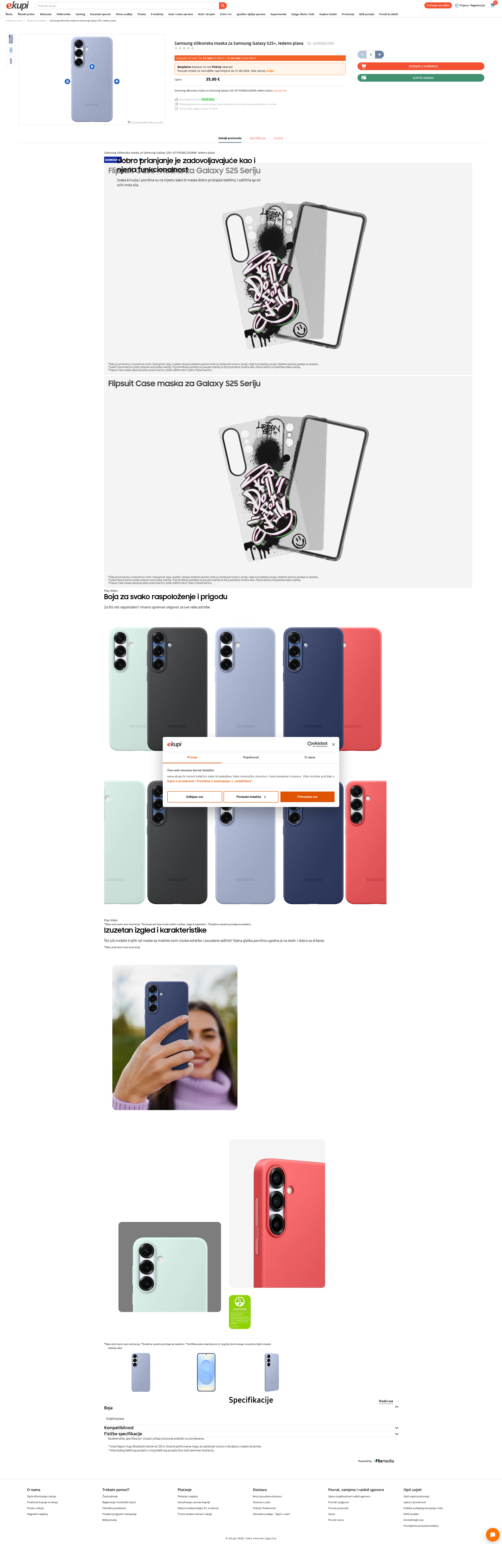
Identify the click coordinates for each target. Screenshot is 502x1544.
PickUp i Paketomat (264, 1508)
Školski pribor (26, 14)
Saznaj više (280, 90)
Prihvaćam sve (307, 796)
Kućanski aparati (100, 14)
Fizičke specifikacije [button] (123, 1434)
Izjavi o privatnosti (180, 781)
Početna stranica (14, 20)
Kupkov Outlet (328, 14)
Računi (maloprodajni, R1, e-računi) (198, 1508)
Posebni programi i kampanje (119, 1514)
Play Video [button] (110, 591)
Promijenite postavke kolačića (421, 1526)
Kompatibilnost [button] (119, 1428)
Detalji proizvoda (229, 139)
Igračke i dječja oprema (251, 14)
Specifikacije (258, 138)
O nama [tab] (310, 757)
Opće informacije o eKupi (41, 1496)
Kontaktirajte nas (414, 1520)
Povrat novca (336, 1520)
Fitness (141, 14)
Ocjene (278, 138)
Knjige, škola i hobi (302, 14)
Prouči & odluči (388, 14)
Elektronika (64, 14)
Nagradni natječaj (37, 1514)
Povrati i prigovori (338, 1502)
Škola (9, 14)
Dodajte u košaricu (423, 66)
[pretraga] (223, 5)
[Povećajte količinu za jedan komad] (379, 54)
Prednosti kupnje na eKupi (42, 1502)
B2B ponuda (366, 14)
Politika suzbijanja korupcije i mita (423, 1508)
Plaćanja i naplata (188, 1496)
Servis (331, 1514)
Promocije (348, 14)
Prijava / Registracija (472, 5)
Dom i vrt (226, 14)
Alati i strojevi (206, 14)
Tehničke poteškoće (114, 1508)
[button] (141, 1372)
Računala (46, 14)
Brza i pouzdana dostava (267, 1496)
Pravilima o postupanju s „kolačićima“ (225, 781)
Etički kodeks (411, 1514)
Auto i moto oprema (180, 14)
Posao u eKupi (35, 1508)
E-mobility (157, 14)
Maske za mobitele (36, 20)
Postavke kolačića (248, 796)
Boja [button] (108, 1408)
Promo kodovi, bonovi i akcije (195, 1514)
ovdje (270, 71)
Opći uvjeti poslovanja (416, 1496)
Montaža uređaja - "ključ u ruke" (271, 1514)
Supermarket (278, 14)
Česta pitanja (110, 1496)
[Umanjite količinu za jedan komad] (361, 54)
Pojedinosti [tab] (251, 757)
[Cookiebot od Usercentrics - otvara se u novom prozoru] (310, 744)
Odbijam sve (194, 796)
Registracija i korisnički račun (119, 1502)
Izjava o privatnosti (415, 1502)
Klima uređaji (124, 14)
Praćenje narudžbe (438, 5)
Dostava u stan (261, 1502)
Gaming (80, 14)
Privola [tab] (192, 757)
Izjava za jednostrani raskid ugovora (349, 1496)
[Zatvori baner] (333, 744)
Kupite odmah (423, 78)
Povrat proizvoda (338, 1508)
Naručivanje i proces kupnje (194, 1502)
